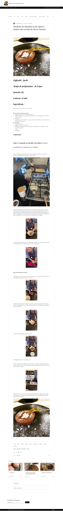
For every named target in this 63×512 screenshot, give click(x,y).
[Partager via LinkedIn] (18, 452)
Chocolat (28, 448)
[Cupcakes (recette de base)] (47, 467)
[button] (53, 16)
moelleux (15, 446)
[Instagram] (57, 7)
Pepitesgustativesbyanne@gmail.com (50, 7)
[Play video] (31, 228)
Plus (47, 16)
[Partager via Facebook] (13, 452)
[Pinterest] (58, 7)
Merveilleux (12, 472)
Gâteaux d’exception (42, 16)
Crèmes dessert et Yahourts (33, 16)
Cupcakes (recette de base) (47, 472)
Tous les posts (10, 16)
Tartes (22, 16)
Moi (14, 16)
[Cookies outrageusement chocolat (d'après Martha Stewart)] (31, 467)
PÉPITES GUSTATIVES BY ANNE (16, 3)
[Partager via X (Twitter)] (16, 452)
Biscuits (18, 16)
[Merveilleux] (15, 467)
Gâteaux (26, 16)
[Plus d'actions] (49, 23)
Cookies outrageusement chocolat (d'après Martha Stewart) (30, 473)
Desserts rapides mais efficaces (21, 448)
